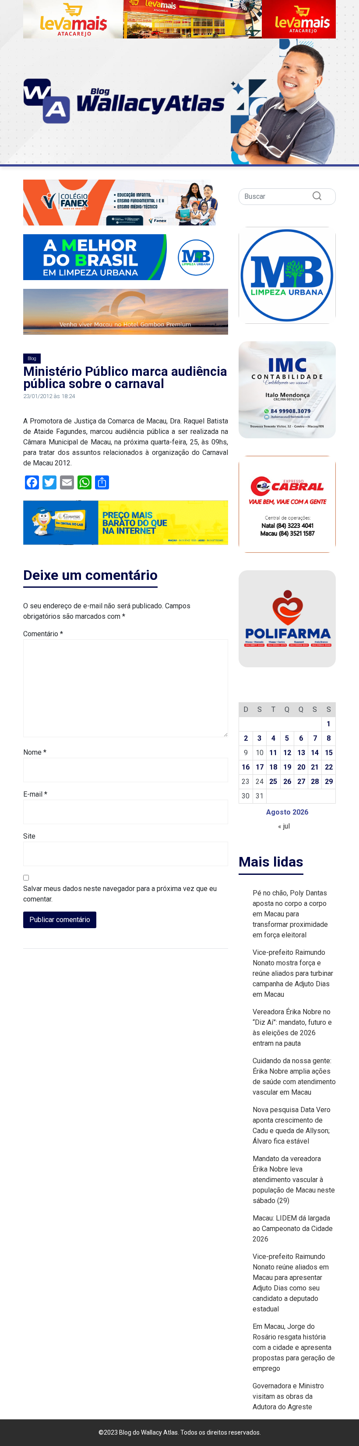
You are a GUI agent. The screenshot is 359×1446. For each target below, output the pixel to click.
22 (329, 767)
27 (301, 781)
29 (329, 781)
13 (301, 753)
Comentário (43, 634)
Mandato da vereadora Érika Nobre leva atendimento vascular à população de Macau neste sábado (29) (294, 1180)
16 (246, 767)
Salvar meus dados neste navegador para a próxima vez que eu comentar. (120, 893)
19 (287, 767)
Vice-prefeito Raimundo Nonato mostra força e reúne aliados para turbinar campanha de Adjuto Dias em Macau (293, 973)
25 (273, 781)
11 (273, 753)
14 (315, 753)
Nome (34, 752)
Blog (32, 358)
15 (329, 753)
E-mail (35, 794)
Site (29, 836)
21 (315, 767)
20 (301, 767)
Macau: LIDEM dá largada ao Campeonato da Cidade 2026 (293, 1228)
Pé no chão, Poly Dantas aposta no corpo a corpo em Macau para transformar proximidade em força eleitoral (290, 914)
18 (273, 767)
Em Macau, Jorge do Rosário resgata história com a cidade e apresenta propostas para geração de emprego (294, 1347)
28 (315, 781)
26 (287, 781)
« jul (284, 826)
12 (287, 753)
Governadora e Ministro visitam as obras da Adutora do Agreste (288, 1396)
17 (260, 767)
